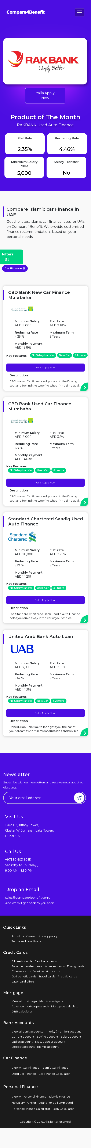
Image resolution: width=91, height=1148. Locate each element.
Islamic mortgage (51, 1001)
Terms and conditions (26, 941)
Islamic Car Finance (55, 1067)
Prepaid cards (67, 976)
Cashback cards (45, 961)
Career (31, 936)
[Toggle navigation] (79, 12)
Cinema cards (21, 971)
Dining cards (75, 966)
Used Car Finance (24, 1073)
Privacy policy (48, 936)
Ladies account (22, 1041)
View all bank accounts (27, 1031)
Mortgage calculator (65, 1006)
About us (18, 936)
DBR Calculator (63, 1108)
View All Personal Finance (29, 1096)
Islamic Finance (59, 1096)
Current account (23, 1036)
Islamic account (48, 1046)
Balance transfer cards (27, 966)
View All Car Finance (25, 1067)
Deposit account (23, 1046)
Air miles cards (55, 966)
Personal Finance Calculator (31, 1108)
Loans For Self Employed (56, 1102)
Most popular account (50, 1041)
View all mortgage (24, 1001)
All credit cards (22, 961)
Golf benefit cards (24, 976)
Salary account (71, 1036)
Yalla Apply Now (45, 95)
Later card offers (23, 981)
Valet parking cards (46, 971)
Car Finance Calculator (54, 1073)
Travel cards (47, 976)
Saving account (47, 1036)
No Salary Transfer (24, 1102)
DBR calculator (22, 1011)
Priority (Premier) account (63, 1031)
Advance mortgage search (30, 1006)
